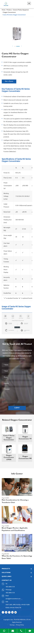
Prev (12, 46)
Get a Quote (9, 81)
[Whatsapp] (4, 631)
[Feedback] (30, 631)
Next (21, 46)
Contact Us (7, 580)
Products (9, 10)
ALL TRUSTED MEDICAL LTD (20, 620)
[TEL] (21, 631)
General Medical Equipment (21, 10)
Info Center (17, 474)
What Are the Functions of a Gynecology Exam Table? (17, 557)
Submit (17, 408)
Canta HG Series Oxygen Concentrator (14, 15)
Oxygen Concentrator (9, 12)
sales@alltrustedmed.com (13, 599)
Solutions (6, 572)
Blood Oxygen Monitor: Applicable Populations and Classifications (15, 529)
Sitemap (12, 625)
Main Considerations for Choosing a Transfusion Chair (15, 501)
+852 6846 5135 (10, 593)
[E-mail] (13, 631)
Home (3, 10)
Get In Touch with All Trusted (17, 344)
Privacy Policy (20, 625)
